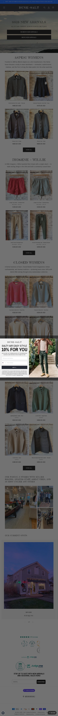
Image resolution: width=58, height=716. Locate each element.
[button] (3, 713)
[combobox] (4, 362)
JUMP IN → (14, 367)
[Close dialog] (56, 340)
